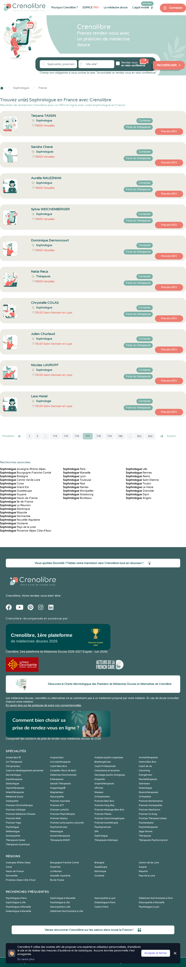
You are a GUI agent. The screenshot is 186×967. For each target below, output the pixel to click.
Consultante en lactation (107, 770)
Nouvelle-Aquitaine (20, 519)
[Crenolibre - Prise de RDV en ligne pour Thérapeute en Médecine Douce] (24, 7)
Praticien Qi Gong (148, 814)
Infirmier (98, 788)
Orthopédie (145, 796)
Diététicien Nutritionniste (63, 775)
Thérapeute (145, 836)
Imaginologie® (57, 788)
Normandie (15, 516)
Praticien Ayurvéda (60, 801)
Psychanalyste (146, 822)
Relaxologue (56, 831)
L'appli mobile (142, 7)
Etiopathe (99, 779)
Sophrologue (21, 88)
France (43, 88)
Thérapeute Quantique (18, 844)
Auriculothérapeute (60, 762)
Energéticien (145, 775)
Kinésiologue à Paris (104, 902)
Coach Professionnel (105, 766)
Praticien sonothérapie (106, 822)
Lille (136, 469)
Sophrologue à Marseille (62, 898)
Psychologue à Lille (60, 902)
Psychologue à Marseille (18, 907)
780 (120, 436)
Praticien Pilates (102, 814)
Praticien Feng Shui (104, 805)
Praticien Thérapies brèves (153, 818)
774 (55, 436)
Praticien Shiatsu (59, 818)
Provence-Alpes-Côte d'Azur (25, 530)
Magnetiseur (57, 792)
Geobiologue (12, 783)
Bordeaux (77, 498)
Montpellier (78, 490)
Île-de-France (16, 501)
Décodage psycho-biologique (109, 775)
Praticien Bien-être (104, 801)
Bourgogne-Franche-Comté (25, 472)
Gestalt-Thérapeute (60, 783)
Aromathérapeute (148, 757)
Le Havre (139, 487)
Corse (12, 483)
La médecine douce (116, 7)
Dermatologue (13, 775)
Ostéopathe (12, 801)
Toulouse (77, 480)
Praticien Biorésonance (151, 801)
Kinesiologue (145, 788)
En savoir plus (25, 959)
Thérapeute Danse (15, 840)
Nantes (75, 487)
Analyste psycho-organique (108, 757)
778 (98, 436)
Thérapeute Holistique (106, 840)
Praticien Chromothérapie (19, 805)
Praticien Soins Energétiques (109, 818)
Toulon (138, 483)
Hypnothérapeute (15, 788)
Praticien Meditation (149, 809)
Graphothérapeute (104, 783)
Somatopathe (13, 836)
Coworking (144, 770)
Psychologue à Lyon (149, 907)
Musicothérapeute (148, 792)
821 (139, 436)
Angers (138, 498)
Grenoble (140, 490)
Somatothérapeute (60, 836)
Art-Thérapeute (14, 762)
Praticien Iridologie (15, 809)
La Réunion (15, 505)
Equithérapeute (14, 779)
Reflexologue (13, 831)
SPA (96, 831)
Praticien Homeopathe (150, 805)
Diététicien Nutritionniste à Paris (156, 898)
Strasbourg (78, 494)
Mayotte (13, 512)
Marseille (76, 472)
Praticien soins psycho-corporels (67, 822)
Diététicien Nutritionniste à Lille (66, 911)
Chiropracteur (13, 766)
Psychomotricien (58, 827)
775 (66, 436)
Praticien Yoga (13, 822)
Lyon (74, 476)
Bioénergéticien (102, 762)
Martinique (15, 509)
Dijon (137, 494)
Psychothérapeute (148, 827)
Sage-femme (145, 831)
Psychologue (12, 827)
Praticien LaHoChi (59, 809)
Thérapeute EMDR (60, 840)
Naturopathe (57, 796)
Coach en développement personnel (24, 770)
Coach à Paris (101, 907)
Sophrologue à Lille (16, 902)
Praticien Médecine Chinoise (20, 814)
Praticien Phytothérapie (62, 814)
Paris (74, 469)
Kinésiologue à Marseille (18, 911)
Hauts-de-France (19, 498)
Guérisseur (144, 783)
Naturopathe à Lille (60, 907)
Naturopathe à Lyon (104, 898)
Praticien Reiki (13, 818)
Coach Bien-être (58, 766)
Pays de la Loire (18, 527)
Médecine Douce (14, 796)
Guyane (13, 494)
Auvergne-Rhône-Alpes (23, 469)
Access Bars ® (13, 757)
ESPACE (91, 7)
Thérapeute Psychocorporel (153, 840)
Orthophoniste (102, 796)
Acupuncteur (57, 757)
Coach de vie (145, 766)
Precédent (8, 436)
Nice (74, 483)
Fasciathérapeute (148, 779)
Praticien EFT (57, 805)
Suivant (171, 436)
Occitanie (14, 523)
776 (77, 436)
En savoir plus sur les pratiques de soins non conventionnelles (43, 705)
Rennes (139, 472)
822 (150, 436)
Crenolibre (13, 595)
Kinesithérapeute (15, 792)
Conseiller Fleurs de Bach (63, 770)
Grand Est (14, 487)
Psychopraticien (102, 827)
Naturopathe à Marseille (151, 902)
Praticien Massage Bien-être (109, 809)
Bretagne (14, 476)
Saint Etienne (142, 480)
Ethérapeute (56, 779)
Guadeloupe (16, 490)
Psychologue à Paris (16, 898)
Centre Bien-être (147, 762)
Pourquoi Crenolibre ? (64, 7)
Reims (138, 476)
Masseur (99, 792)
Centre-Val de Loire (20, 480)
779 (109, 436)
